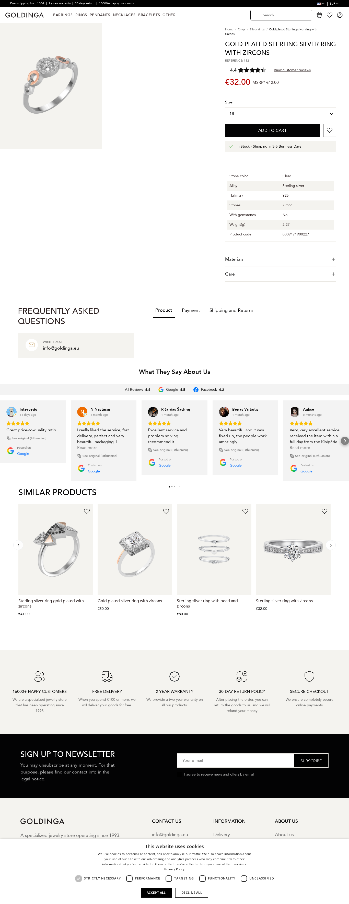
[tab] (280, 259)
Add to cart (272, 130)
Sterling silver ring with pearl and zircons (207, 603)
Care (230, 274)
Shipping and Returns (231, 310)
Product (163, 310)
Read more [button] (87, 447)
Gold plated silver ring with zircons (130, 601)
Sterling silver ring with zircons (284, 601)
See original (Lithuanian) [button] (29, 438)
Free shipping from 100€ (27, 3)
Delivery (221, 834)
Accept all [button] (156, 892)
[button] (4, 441)
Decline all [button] (191, 892)
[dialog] (174, 871)
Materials (234, 259)
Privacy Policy (174, 869)
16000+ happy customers (116, 3)
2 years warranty (60, 3)
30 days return (85, 3)
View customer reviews (292, 70)
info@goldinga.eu (170, 834)
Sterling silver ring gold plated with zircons (51, 603)
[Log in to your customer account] (340, 15)
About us (284, 834)
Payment (191, 310)
